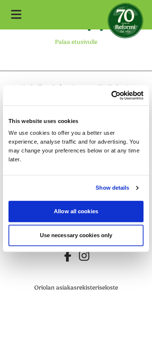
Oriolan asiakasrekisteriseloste (76, 287)
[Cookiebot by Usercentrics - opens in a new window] (111, 95)
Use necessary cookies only (76, 235)
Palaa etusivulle (76, 42)
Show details (112, 188)
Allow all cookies (76, 211)
